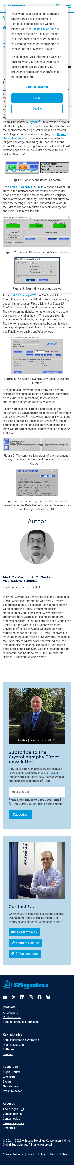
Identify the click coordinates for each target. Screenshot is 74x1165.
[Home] (4, 28)
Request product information (21, 1022)
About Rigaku (11, 1109)
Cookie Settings (13, 1154)
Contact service (12, 1113)
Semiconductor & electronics (21, 1040)
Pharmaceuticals (13, 1044)
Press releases (12, 1091)
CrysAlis (35, 122)
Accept (37, 97)
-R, (38, 187)
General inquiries (13, 1123)
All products (10, 1012)
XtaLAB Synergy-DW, (23, 295)
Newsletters (10, 1086)
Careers (8, 1128)
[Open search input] (58, 5)
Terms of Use (58, 1154)
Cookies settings (37, 87)
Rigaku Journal (12, 1072)
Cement (8, 1054)
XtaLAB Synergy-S (21, 187)
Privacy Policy (36, 1154)
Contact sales (11, 1118)
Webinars (9, 1077)
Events (7, 1081)
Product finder (12, 1017)
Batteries (8, 1049)
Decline (37, 108)
